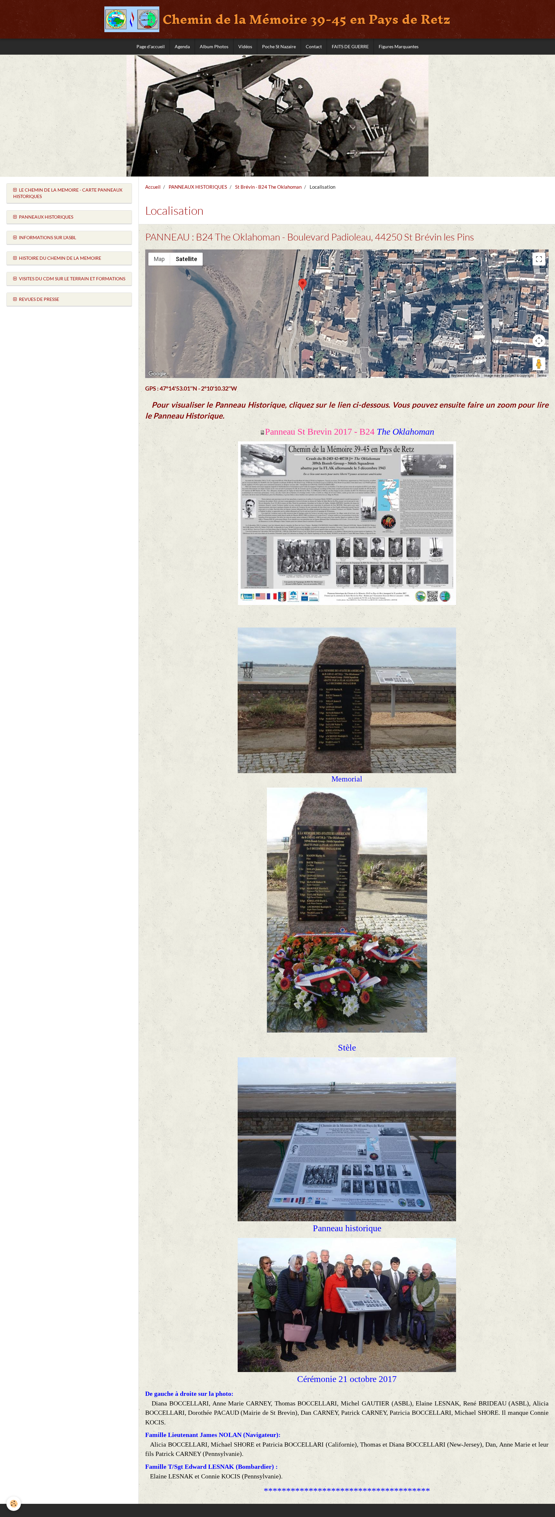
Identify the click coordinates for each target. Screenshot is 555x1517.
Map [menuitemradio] (159, 259)
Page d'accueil (151, 46)
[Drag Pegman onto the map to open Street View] (539, 363)
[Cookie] (13, 1503)
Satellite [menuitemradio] (186, 259)
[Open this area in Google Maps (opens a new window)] (157, 374)
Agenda (182, 46)
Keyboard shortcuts (465, 375)
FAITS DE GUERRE (350, 46)
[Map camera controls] (539, 340)
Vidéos (245, 46)
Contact (314, 46)
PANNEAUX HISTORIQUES (198, 187)
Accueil (153, 187)
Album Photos (214, 46)
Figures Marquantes (398, 46)
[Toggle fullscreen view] (539, 259)
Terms (542, 375)
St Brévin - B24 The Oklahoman (268, 187)
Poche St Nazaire (279, 46)
